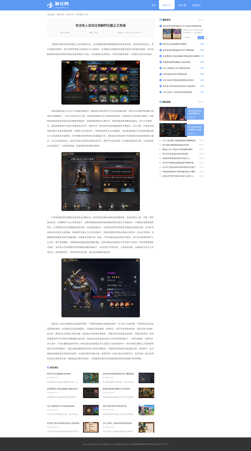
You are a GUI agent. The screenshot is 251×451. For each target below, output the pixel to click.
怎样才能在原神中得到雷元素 (114, 406)
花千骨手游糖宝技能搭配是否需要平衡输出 (179, 163)
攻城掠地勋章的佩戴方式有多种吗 (116, 389)
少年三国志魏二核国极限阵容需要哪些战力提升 (180, 140)
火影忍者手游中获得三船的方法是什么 (177, 176)
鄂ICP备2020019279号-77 (157, 444)
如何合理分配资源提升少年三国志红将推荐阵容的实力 (183, 26)
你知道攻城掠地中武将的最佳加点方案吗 (178, 171)
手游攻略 (79, 14)
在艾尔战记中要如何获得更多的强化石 (178, 80)
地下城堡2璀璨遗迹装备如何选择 (175, 145)
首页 (154, 5)
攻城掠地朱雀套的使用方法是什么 (176, 158)
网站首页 (60, 14)
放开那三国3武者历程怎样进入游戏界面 (63, 423)
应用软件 (196, 5)
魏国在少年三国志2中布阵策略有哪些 (177, 149)
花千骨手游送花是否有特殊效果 (175, 154)
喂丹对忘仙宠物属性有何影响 (59, 374)
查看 (201, 37)
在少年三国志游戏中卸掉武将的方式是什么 (179, 167)
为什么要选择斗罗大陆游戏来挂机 (61, 406)
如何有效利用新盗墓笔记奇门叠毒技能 (118, 374)
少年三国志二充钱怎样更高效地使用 (117, 423)
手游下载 (182, 5)
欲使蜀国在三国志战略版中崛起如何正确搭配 (63, 389)
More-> (201, 20)
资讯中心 (167, 5)
